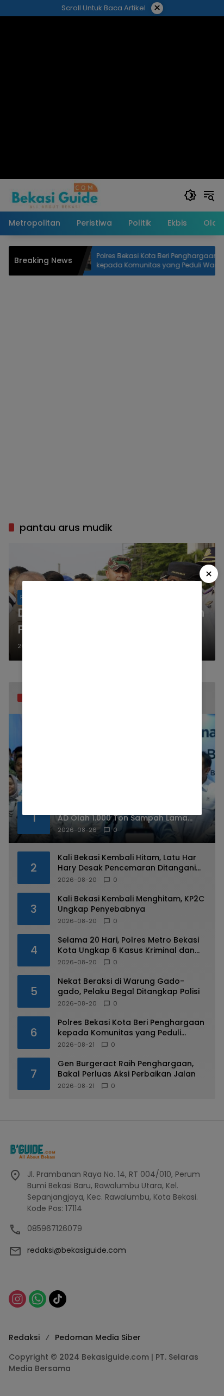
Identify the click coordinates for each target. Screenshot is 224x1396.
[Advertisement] (112, 698)
